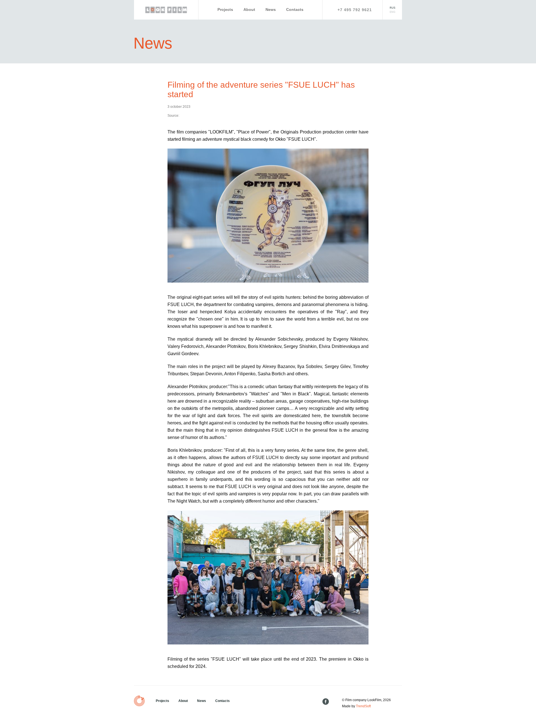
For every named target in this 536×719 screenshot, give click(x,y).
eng (392, 12)
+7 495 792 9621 (355, 10)
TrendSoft (363, 706)
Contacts (294, 9)
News (270, 9)
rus (392, 7)
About (249, 9)
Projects (225, 9)
